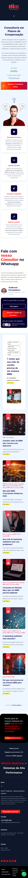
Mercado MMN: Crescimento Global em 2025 (13, 493)
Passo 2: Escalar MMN (13, 343)
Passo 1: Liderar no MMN (9, 534)
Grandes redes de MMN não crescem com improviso (13, 443)
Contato (14, 875)
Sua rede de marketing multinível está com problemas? (12, 541)
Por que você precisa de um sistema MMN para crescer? (13, 682)
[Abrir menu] (14, 16)
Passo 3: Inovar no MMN (17, 487)
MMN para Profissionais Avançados (12, 348)
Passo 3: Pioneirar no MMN (18, 632)
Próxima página (17, 705)
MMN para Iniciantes (8, 484)
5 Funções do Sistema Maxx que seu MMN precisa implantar (12, 590)
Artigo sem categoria (8, 437)
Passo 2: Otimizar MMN (13, 353)
